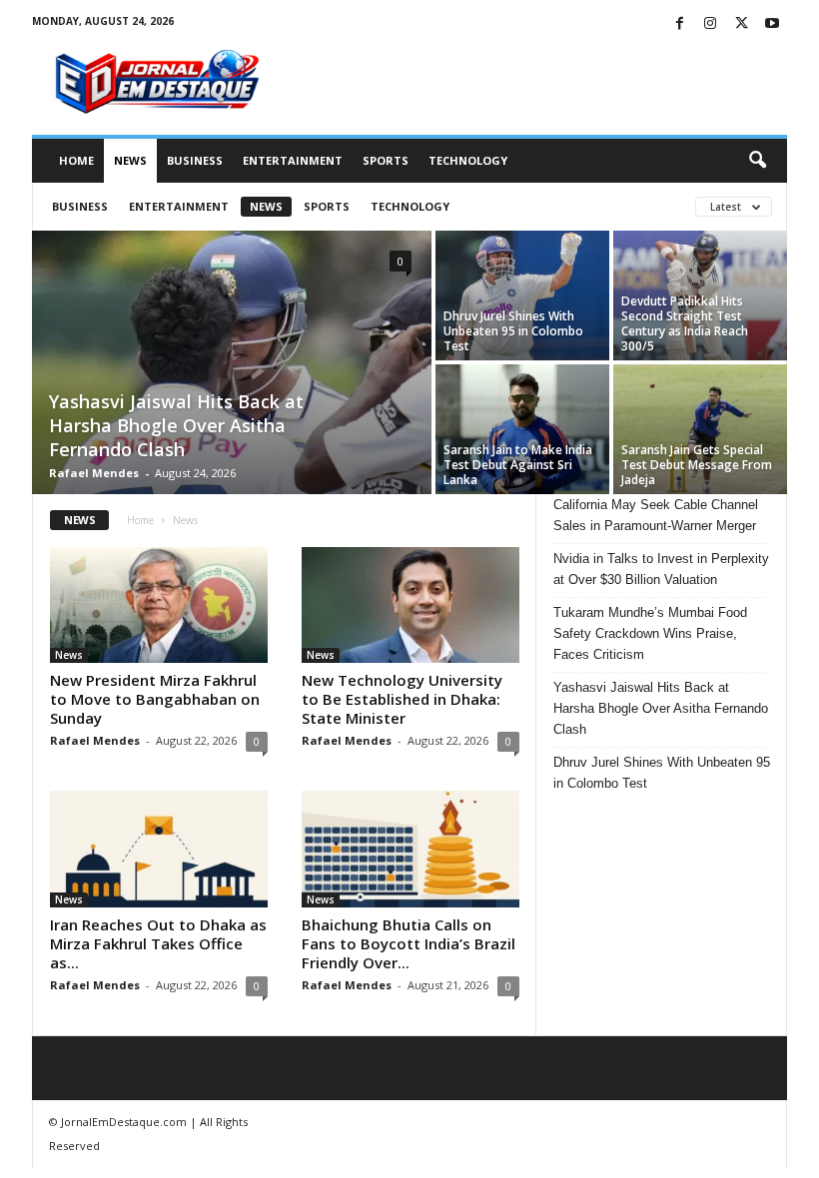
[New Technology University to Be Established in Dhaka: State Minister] (410, 605)
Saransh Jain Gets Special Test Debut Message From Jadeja (696, 464)
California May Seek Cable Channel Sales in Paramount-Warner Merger (655, 515)
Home (76, 160)
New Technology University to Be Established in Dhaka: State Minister (402, 699)
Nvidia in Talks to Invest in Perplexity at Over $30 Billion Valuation (661, 569)
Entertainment (293, 160)
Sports (386, 160)
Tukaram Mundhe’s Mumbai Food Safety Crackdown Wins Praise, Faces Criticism (650, 633)
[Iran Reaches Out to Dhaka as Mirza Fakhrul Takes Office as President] (159, 848)
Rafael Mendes (94, 472)
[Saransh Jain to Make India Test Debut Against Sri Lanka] (522, 429)
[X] (741, 24)
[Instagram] (710, 24)
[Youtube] (772, 24)
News (130, 160)
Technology (467, 160)
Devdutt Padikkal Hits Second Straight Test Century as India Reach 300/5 (684, 323)
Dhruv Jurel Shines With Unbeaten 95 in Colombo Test (513, 330)
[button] (757, 161)
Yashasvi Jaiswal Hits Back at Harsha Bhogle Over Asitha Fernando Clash (176, 425)
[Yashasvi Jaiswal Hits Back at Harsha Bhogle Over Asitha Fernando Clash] (231, 364)
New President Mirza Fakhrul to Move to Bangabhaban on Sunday (155, 699)
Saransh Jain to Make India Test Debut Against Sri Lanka (517, 464)
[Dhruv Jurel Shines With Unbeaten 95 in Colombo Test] (522, 295)
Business (195, 160)
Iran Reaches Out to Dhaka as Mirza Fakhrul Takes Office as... (158, 943)
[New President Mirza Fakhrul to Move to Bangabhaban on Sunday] (159, 605)
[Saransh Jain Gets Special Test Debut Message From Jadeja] (700, 429)
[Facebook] (679, 24)
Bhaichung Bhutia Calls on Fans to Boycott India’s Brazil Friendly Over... (408, 943)
